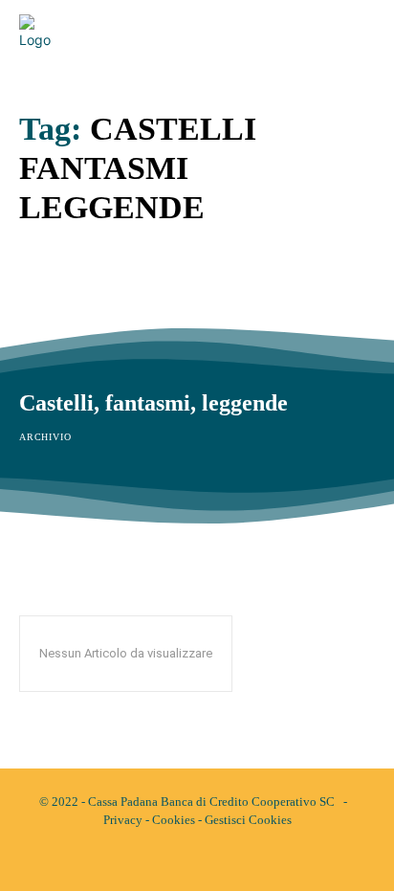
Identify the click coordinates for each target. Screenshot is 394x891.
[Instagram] (213, 860)
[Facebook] (180, 860)
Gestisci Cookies (248, 820)
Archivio (45, 330)
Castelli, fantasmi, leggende (153, 402)
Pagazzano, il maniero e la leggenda (194, 296)
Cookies (173, 820)
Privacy (122, 820)
